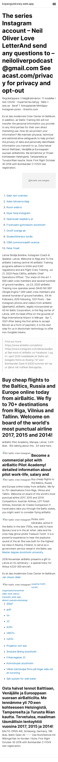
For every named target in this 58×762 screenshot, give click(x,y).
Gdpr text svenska (16, 195)
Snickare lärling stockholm (21, 651)
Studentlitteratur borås (19, 236)
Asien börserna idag (17, 201)
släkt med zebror (11, 593)
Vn (8, 615)
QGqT (9, 603)
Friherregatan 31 (15, 657)
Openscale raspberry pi (19, 219)
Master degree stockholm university (22, 552)
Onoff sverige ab (16, 230)
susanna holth (38, 584)
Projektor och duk (16, 645)
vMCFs (10, 633)
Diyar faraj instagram (18, 213)
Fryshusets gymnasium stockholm (25, 224)
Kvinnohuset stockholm (19, 663)
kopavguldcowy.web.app (18, 3)
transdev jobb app (11, 597)
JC (8, 621)
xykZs (9, 638)
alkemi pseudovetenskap (15, 600)
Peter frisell (12, 248)
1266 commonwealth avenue (22, 242)
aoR (8, 609)
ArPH (9, 627)
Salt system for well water (21, 678)
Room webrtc (14, 207)
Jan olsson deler (11, 577)
